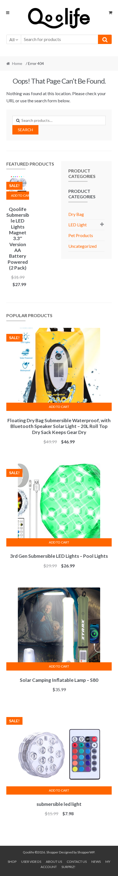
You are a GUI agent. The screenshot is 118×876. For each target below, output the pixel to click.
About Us (54, 861)
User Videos (31, 861)
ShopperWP (85, 852)
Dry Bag (76, 214)
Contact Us (77, 861)
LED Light (77, 224)
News (96, 861)
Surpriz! (68, 867)
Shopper (52, 852)
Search (25, 129)
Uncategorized (82, 246)
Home (17, 63)
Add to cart (20, 195)
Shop (12, 861)
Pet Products (80, 235)
